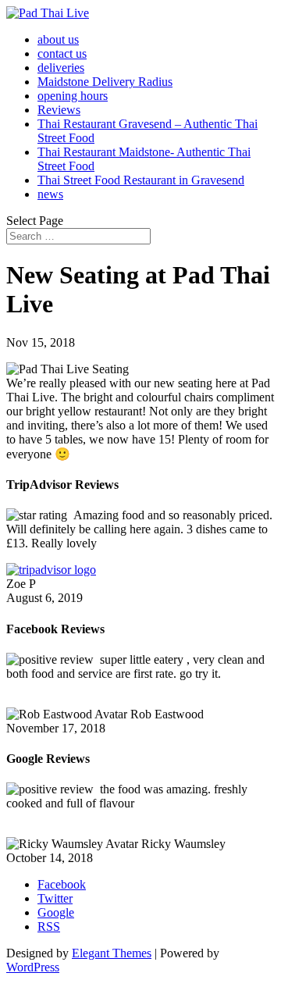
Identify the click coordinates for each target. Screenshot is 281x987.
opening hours (72, 95)
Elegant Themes (111, 953)
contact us (62, 53)
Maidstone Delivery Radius (105, 81)
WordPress (32, 967)
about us (58, 39)
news (50, 194)
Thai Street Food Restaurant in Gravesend (140, 180)
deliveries (60, 67)
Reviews (58, 109)
